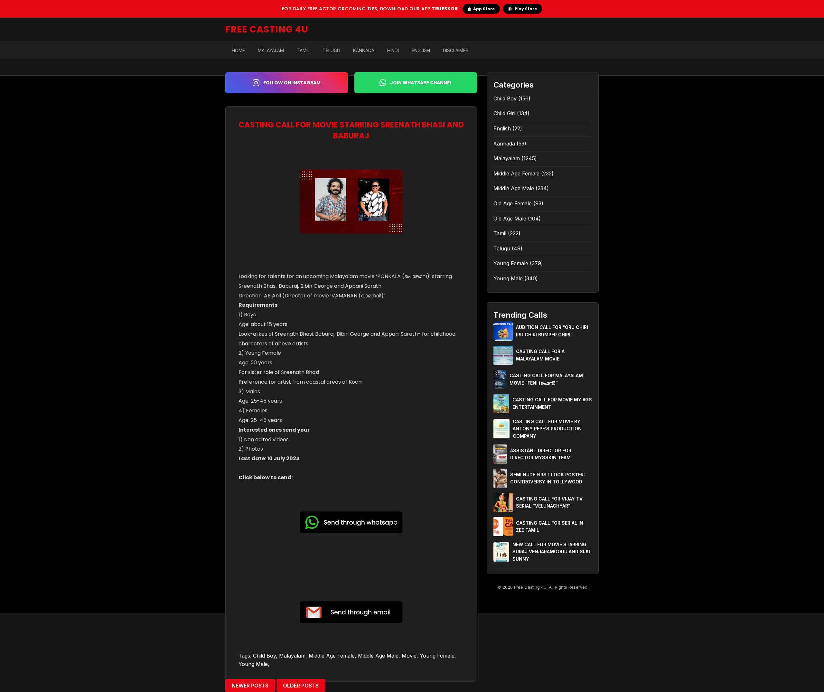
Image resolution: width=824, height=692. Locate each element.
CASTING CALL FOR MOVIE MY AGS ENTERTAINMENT (552, 403)
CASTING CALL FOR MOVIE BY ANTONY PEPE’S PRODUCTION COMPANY (547, 429)
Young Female (437, 655)
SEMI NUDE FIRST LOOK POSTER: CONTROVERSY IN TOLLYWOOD (547, 478)
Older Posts (301, 685)
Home (238, 50)
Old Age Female (512, 203)
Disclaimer (456, 50)
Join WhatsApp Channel (421, 82)
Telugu (331, 50)
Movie (409, 655)
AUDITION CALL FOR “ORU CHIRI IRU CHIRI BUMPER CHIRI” (552, 330)
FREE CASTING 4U (266, 29)
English (421, 50)
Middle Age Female (332, 655)
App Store (484, 9)
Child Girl (504, 113)
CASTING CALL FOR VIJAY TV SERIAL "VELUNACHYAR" (549, 502)
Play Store (526, 9)
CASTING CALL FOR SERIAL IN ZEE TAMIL (549, 526)
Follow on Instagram (292, 82)
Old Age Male (509, 218)
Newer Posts (250, 685)
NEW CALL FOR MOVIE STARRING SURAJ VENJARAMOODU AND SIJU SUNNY (551, 552)
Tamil (303, 50)
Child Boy (264, 655)
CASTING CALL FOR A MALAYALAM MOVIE (540, 355)
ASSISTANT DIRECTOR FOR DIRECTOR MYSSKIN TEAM (540, 454)
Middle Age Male (378, 655)
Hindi (393, 50)
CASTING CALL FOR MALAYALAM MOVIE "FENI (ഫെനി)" (546, 379)
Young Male (253, 664)
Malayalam (271, 50)
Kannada (363, 50)
